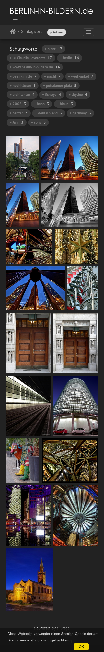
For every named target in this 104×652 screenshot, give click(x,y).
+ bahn (41, 103)
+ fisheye (51, 94)
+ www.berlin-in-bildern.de (35, 67)
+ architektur (22, 94)
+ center (19, 113)
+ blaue (65, 103)
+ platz (53, 48)
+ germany (80, 113)
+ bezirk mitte (23, 76)
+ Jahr (16, 122)
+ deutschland (48, 113)
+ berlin (69, 57)
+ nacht (52, 76)
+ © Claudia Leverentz (31, 57)
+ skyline (78, 94)
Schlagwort (31, 31)
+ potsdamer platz (59, 85)
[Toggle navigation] (15, 19)
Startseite (13, 32)
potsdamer (56, 32)
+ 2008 (18, 103)
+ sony (38, 122)
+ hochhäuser (23, 85)
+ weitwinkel (80, 76)
